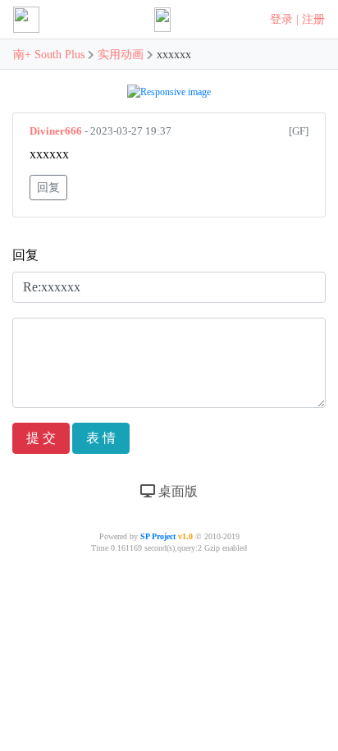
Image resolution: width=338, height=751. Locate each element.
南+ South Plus (50, 54)
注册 (313, 19)
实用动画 (121, 54)
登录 (281, 19)
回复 (48, 187)
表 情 (101, 438)
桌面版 (176, 491)
